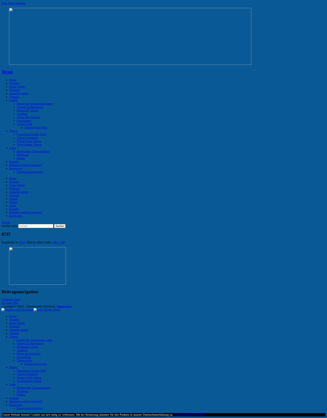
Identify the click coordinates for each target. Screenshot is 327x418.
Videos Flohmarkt (27, 137)
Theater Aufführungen (30, 107)
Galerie (13, 100)
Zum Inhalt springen (14, 3)
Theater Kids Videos (29, 141)
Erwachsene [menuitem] (24, 357)
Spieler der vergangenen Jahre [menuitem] (35, 340)
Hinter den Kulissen (28, 117)
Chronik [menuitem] (14, 333)
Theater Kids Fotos (35, 127)
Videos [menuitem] (13, 367)
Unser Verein (17, 86)
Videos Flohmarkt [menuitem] (27, 374)
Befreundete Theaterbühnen (33, 151)
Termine (14, 83)
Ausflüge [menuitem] (22, 350)
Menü (7, 71)
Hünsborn (23, 154)
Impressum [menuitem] (15, 404)
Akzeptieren (180, 414)
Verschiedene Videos (29, 144)
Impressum (15, 168)
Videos (13, 131)
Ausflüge (22, 114)
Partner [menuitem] (21, 394)
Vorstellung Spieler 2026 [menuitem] (31, 370)
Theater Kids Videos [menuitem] (29, 377)
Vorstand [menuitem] (14, 326)
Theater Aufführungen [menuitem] (30, 343)
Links (12, 148)
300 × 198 (58, 242)
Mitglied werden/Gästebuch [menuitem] (25, 401)
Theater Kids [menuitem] (24, 360)
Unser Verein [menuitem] (17, 323)
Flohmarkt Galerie (27, 110)
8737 (22, 242)
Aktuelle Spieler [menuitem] (18, 329)
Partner (21, 158)
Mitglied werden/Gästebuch (25, 165)
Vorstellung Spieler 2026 (31, 134)
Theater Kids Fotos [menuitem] (35, 364)
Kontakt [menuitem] (14, 398)
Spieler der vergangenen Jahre (35, 103)
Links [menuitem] (12, 384)
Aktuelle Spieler (18, 93)
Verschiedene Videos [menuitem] (29, 381)
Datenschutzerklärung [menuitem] (30, 408)
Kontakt (14, 161)
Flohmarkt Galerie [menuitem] (27, 346)
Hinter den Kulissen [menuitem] (28, 353)
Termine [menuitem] (14, 319)
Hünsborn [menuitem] (23, 391)
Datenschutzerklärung (30, 171)
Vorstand (14, 90)
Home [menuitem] (12, 316)
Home (12, 79)
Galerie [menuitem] (13, 336)
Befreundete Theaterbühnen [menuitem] (33, 387)
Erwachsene (24, 120)
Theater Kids (24, 124)
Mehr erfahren (196, 414)
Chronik (14, 96)
